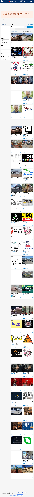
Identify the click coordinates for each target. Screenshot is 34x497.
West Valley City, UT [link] (13, 71)
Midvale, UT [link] (24, 315)
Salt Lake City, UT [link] (25, 251)
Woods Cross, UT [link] (25, 179)
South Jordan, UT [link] (25, 222)
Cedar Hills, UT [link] (13, 208)
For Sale (5, 28)
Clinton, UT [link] (12, 194)
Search (4, 19)
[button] (8, 40)
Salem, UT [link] (12, 295)
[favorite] (20, 45)
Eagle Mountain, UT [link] (25, 208)
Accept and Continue (20, 495)
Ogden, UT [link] (24, 164)
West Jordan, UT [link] (13, 222)
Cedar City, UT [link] (12, 136)
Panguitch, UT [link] (24, 135)
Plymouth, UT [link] (12, 57)
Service (5, 35)
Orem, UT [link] (24, 57)
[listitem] (16, 40)
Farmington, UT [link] (24, 345)
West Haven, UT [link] (25, 100)
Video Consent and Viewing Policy (21, 492)
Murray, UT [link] (24, 330)
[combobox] (5, 40)
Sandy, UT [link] (24, 280)
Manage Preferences (13, 495)
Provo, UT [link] (12, 86)
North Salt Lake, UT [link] (25, 71)
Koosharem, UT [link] (24, 193)
